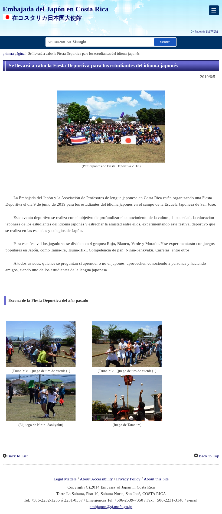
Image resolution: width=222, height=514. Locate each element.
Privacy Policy (128, 479)
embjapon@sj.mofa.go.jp (111, 507)
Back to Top (209, 456)
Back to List (17, 456)
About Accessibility (96, 479)
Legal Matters (65, 479)
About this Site (156, 479)
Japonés (206, 31)
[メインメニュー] (214, 10)
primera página (14, 54)
